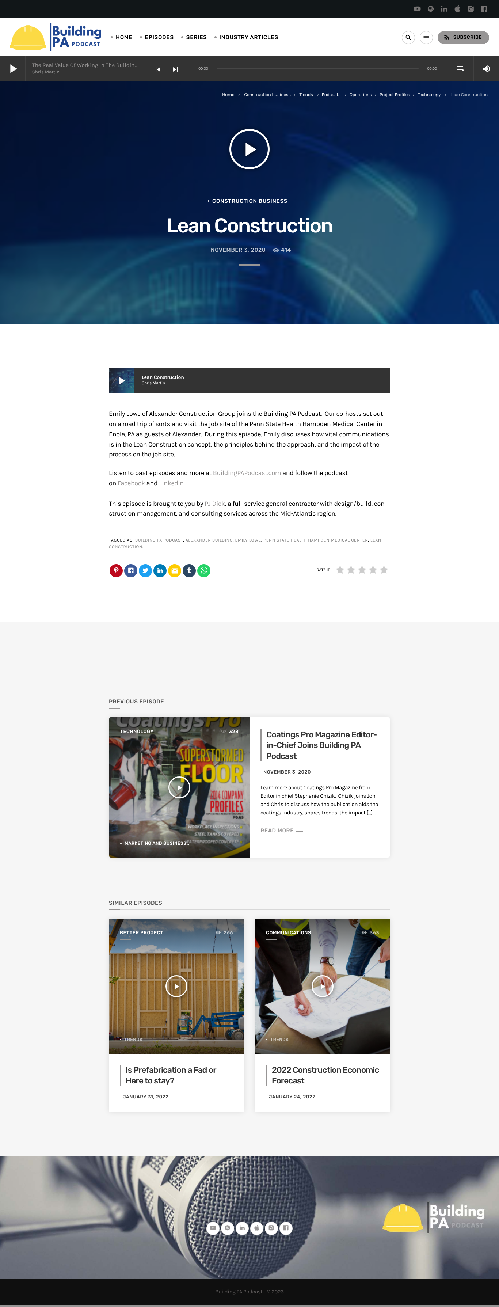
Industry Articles (249, 37)
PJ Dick (215, 503)
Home (124, 37)
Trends (306, 95)
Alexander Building (209, 540)
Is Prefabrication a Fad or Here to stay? (171, 1075)
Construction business (267, 95)
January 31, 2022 (146, 1097)
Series (196, 37)
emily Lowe (248, 540)
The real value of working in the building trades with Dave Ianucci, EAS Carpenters (138, 65)
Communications (288, 933)
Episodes (159, 37)
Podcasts (331, 95)
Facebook (131, 483)
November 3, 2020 (238, 250)
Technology (429, 95)
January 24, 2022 (292, 1097)
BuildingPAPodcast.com (247, 473)
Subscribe (462, 37)
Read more (282, 830)
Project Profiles (395, 95)
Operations (361, 95)
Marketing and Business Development (173, 843)
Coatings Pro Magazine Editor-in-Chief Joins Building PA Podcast (321, 745)
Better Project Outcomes (141, 933)
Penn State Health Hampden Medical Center (315, 540)
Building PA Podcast (159, 540)
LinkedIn (171, 483)
